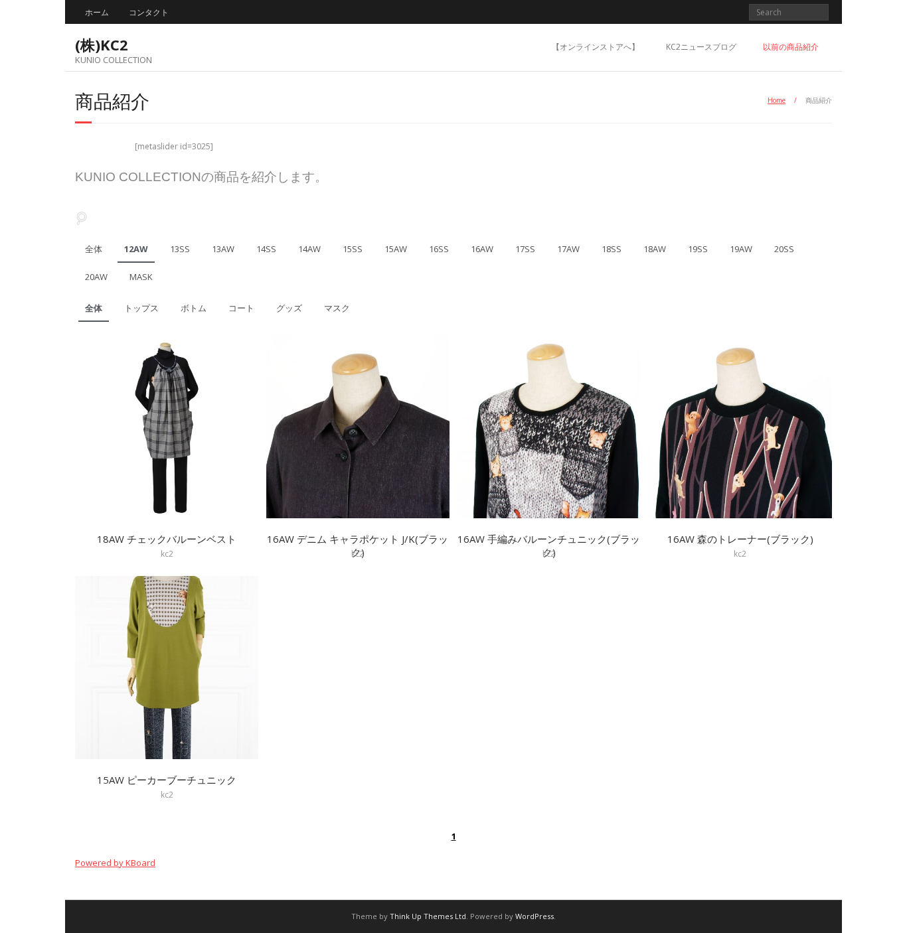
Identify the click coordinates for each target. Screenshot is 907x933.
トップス (141, 308)
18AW (654, 249)
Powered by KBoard (115, 863)
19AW (741, 249)
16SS (439, 249)
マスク (337, 308)
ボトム (193, 308)
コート (241, 308)
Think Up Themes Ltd (428, 916)
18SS (611, 249)
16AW (482, 249)
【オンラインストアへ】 (595, 46)
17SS (525, 249)
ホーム (97, 12)
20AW (96, 277)
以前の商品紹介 (791, 46)
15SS (353, 249)
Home (776, 100)
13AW (223, 249)
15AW (395, 249)
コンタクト (149, 12)
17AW (568, 249)
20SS (784, 249)
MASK (141, 277)
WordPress (534, 916)
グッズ (289, 308)
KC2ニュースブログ (701, 46)
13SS (180, 249)
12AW (136, 249)
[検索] (81, 218)
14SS (266, 249)
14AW (309, 249)
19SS (698, 249)
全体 (93, 249)
